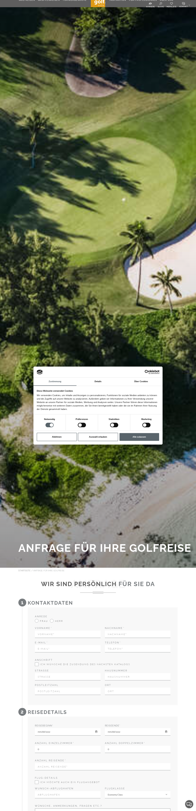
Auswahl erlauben (98, 437)
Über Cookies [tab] (141, 381)
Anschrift (44, 660)
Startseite (24, 570)
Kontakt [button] (183, 6)
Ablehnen (57, 437)
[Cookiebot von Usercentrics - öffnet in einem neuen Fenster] (146, 372)
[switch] (82, 425)
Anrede (41, 616)
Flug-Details (46, 778)
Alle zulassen (139, 437)
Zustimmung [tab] (55, 381)
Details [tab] (98, 381)
